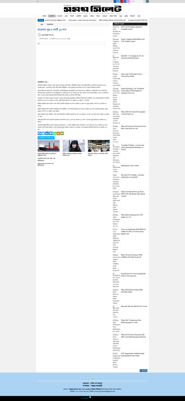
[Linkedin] (47, 133)
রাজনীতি (78, 16)
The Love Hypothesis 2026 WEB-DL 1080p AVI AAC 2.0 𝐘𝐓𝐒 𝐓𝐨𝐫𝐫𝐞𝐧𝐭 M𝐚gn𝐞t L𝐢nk (133, 231)
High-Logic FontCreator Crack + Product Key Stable (132, 75)
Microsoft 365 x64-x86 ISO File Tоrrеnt (134, 306)
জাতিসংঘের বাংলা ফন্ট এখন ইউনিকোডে (45, 164)
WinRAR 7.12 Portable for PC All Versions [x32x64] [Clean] (132, 57)
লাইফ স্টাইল (113, 16)
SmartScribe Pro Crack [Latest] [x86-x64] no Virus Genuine (133, 275)
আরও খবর (144, 370)
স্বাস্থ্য (120, 16)
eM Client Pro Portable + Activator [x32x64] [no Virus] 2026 (132, 176)
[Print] (58, 133)
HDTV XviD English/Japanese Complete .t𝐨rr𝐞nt (131, 28)
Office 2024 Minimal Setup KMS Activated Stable (132, 291)
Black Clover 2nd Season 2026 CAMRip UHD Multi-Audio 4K (131, 256)
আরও (139, 16)
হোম (41, 24)
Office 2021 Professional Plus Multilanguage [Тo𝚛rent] (131, 321)
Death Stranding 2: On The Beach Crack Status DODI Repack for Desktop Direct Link (132, 91)
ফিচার (98, 16)
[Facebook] (39, 133)
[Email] (62, 133)
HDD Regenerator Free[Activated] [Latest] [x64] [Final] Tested (132, 355)
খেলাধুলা (104, 16)
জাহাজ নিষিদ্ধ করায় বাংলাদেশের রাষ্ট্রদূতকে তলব (46, 20)
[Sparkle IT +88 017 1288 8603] (97, 398)
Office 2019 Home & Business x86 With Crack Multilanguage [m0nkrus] (133, 336)
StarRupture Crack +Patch (130, 166)
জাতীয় (44, 16)
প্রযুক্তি (126, 16)
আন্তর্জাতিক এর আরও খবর (46, 138)
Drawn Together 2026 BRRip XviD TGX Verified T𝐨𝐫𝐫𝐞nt (133, 40)
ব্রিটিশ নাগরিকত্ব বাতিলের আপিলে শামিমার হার (106, 20)
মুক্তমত (86, 16)
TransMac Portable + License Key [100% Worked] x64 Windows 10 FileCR (132, 147)
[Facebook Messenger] (50, 133)
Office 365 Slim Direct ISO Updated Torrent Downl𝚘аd (133, 113)
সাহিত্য (92, 16)
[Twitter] (43, 133)
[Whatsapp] (54, 133)
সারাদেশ (59, 16)
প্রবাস (66, 16)
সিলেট (72, 16)
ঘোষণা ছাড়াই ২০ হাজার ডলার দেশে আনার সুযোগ (76, 20)
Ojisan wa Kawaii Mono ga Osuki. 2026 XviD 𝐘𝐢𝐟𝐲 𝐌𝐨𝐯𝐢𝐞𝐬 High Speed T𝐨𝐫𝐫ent (133, 194)
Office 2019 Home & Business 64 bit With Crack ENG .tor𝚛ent (133, 127)
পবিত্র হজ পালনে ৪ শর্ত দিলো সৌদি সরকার (98, 154)
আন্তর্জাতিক (52, 16)
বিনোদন (132, 16)
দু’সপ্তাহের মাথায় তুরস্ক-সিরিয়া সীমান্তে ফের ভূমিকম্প (136, 20)
